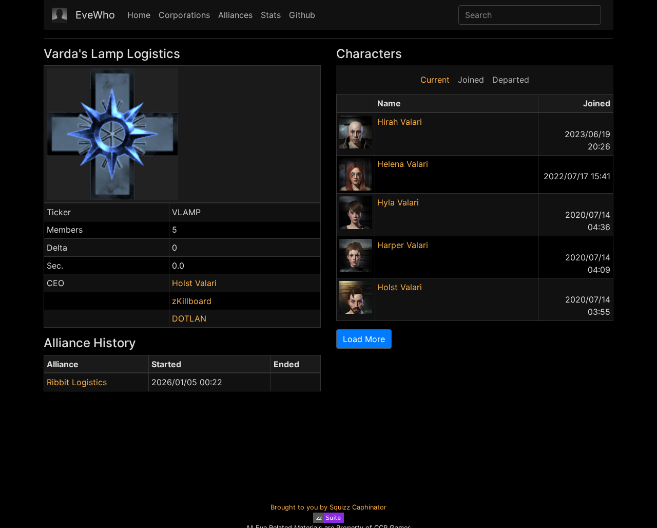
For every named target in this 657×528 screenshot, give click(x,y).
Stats (271, 15)
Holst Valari (194, 283)
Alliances (235, 15)
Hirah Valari (399, 122)
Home (138, 15)
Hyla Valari (398, 202)
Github (302, 15)
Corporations (184, 15)
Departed (510, 79)
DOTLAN (189, 318)
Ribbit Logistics (77, 382)
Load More (364, 339)
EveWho (95, 15)
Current (435, 79)
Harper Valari (402, 245)
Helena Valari (402, 164)
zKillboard (191, 301)
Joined (471, 79)
